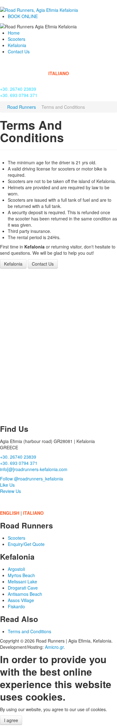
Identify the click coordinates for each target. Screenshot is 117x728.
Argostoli (16, 569)
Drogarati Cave (23, 588)
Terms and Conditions (29, 631)
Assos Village (21, 600)
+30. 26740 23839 (18, 89)
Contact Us (19, 51)
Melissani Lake (22, 581)
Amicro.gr (54, 647)
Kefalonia (17, 45)
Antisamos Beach (25, 594)
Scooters (16, 39)
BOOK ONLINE (23, 16)
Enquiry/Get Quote (26, 544)
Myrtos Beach (21, 575)
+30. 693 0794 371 (18, 95)
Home (14, 33)
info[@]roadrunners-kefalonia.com (33, 469)
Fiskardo (16, 606)
